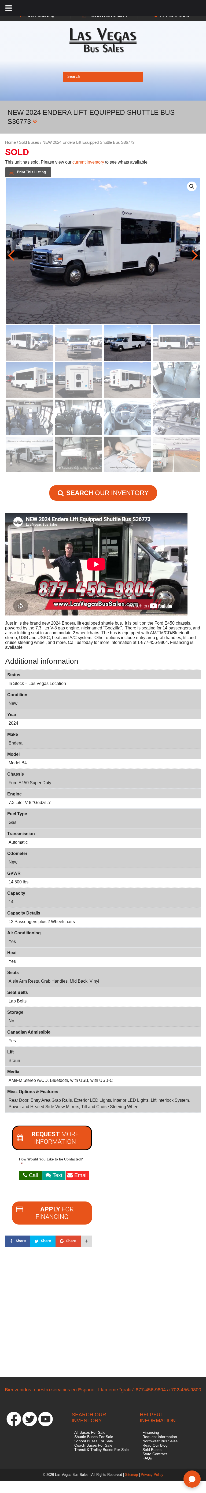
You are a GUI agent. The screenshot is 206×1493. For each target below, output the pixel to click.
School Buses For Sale (93, 1441)
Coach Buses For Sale (93, 1445)
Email (80, 1175)
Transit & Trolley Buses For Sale (101, 1449)
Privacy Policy (152, 1475)
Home (10, 142)
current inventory (88, 162)
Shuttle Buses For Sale (93, 1437)
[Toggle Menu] (8, 8)
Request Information (159, 1437)
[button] (192, 186)
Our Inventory (107, 492)
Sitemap (131, 1475)
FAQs (147, 1458)
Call (32, 1175)
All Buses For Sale (89, 1432)
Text (56, 1175)
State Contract (154, 1454)
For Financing (55, 1213)
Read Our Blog (155, 1445)
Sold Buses (29, 142)
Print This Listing (31, 172)
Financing (150, 1432)
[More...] (86, 1241)
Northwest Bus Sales (160, 1441)
